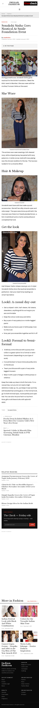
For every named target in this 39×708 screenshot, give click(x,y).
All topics (23, 694)
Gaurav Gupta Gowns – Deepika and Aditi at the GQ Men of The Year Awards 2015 (9, 648)
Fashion (9, 13)
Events (3, 681)
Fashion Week (25, 686)
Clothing (23, 671)
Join (32, 524)
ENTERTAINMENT (7, 677)
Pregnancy (5, 698)
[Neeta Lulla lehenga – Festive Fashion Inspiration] (28, 636)
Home (3, 13)
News (3, 679)
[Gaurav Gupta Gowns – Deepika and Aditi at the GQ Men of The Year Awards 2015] (10, 636)
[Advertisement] (19, 455)
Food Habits (5, 694)
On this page (9, 45)
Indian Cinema (25, 683)
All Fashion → (32, 601)
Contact (23, 692)
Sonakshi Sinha (12, 410)
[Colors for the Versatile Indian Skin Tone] (28, 611)
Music (3, 686)
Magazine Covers (26, 664)
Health (4, 690)
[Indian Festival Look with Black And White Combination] (10, 611)
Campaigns (24, 668)
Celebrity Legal (6, 683)
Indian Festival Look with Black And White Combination (9, 622)
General (4, 692)
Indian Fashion (14, 3)
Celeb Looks (24, 666)
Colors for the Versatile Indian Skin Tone (27, 621)
